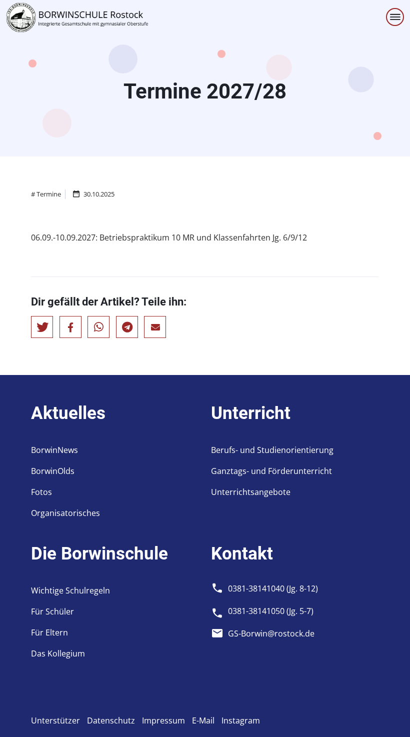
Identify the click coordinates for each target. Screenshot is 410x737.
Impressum (163, 720)
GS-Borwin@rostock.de (271, 633)
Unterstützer (55, 720)
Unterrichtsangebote (250, 492)
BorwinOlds (52, 471)
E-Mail (203, 720)
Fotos (41, 492)
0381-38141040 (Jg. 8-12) (273, 588)
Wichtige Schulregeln (70, 590)
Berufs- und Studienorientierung (272, 450)
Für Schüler (52, 611)
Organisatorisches (65, 513)
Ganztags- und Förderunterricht (271, 471)
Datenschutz (111, 720)
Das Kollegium (58, 653)
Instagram (241, 720)
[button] (42, 327)
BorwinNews (54, 450)
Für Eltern (49, 632)
